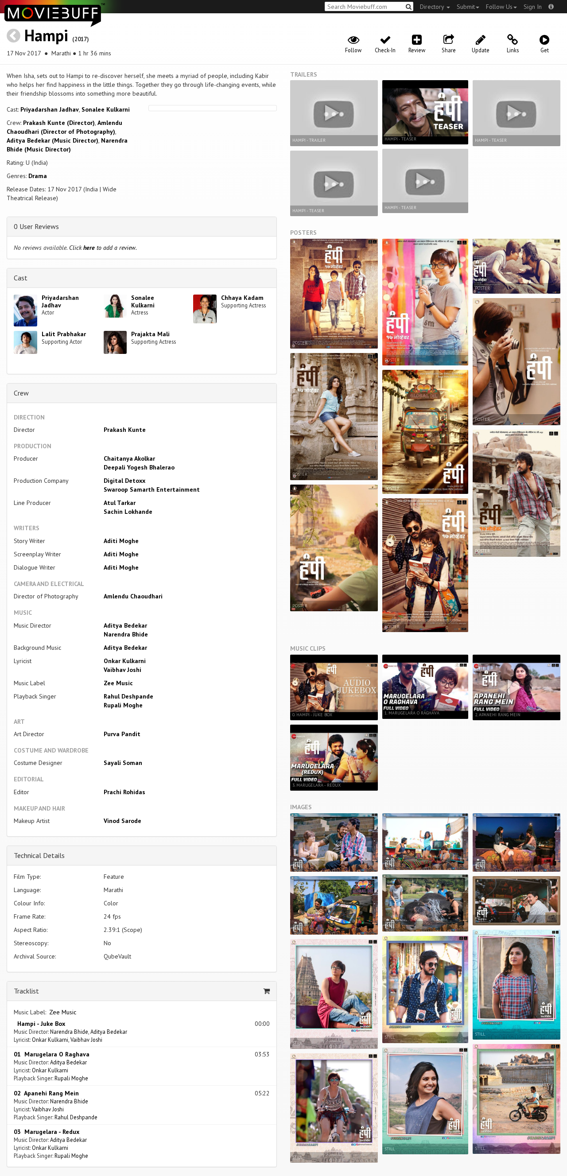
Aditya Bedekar (125, 625)
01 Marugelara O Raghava (51, 1054)
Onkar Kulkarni (125, 661)
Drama (37, 176)
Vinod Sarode (122, 821)
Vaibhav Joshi (122, 670)
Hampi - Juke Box (39, 1024)
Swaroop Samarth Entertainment (152, 489)
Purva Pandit (122, 734)
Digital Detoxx (124, 481)
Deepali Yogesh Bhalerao (139, 467)
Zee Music (118, 683)
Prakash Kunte (125, 430)
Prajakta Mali (150, 334)
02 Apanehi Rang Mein (46, 1093)
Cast (20, 277)
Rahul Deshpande (128, 696)
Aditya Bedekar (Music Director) (52, 140)
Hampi (46, 35)
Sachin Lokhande (128, 512)
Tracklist (26, 990)
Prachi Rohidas (124, 792)
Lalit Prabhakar (64, 334)
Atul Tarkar (120, 503)
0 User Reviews (36, 226)
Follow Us (499, 7)
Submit (466, 7)
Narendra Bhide (126, 634)
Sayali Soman (123, 763)
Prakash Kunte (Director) (59, 123)
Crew (21, 392)
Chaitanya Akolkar (129, 458)
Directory (433, 7)
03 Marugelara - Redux (46, 1132)
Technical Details (39, 855)
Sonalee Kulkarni (106, 109)
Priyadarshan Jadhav (49, 109)
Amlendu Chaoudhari (133, 596)
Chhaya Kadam (242, 298)
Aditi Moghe (121, 541)
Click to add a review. (103, 248)
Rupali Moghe (123, 705)
